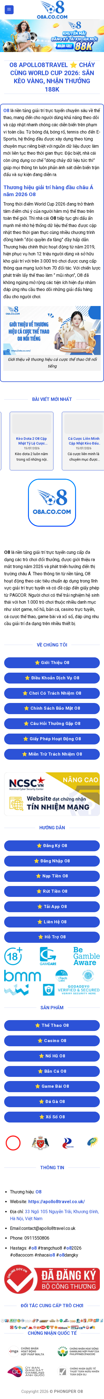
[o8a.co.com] (52, 9)
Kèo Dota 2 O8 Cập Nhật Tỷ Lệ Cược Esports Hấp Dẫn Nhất (26, 441)
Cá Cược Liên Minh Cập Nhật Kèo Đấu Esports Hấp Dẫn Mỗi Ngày (78, 441)
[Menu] (9, 9)
